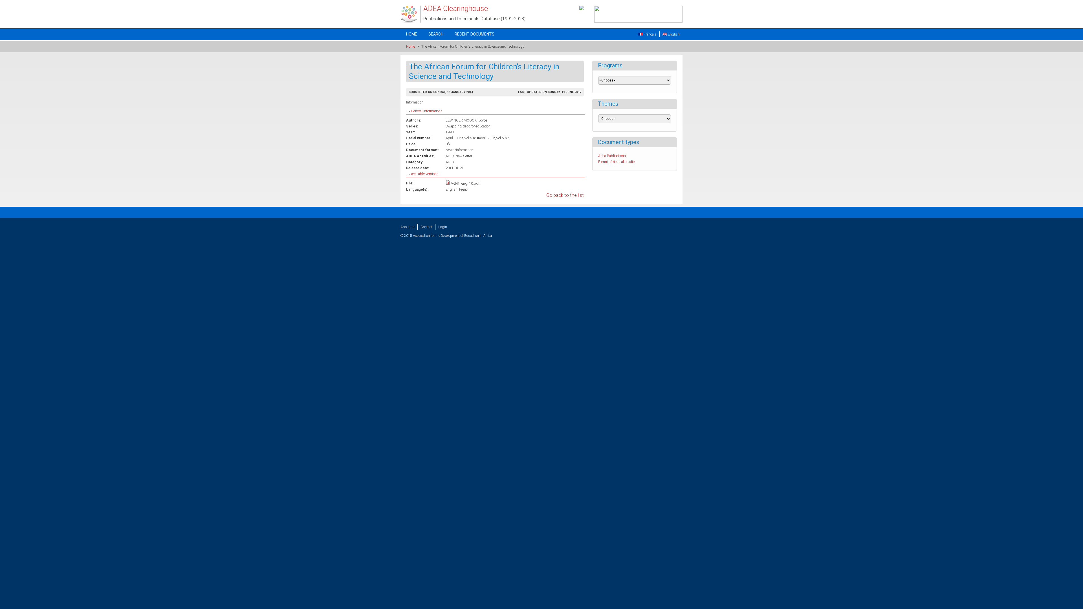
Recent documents (474, 34)
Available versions (425, 174)
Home (411, 34)
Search (435, 34)
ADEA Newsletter (459, 156)
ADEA (450, 162)
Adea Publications (612, 156)
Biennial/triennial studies (617, 162)
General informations (427, 111)
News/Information (459, 150)
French (464, 189)
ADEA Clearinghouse (455, 8)
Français (650, 34)
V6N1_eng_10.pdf (465, 183)
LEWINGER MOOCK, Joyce (466, 120)
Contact (426, 227)
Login (442, 227)
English (673, 34)
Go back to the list (565, 195)
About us (407, 227)
